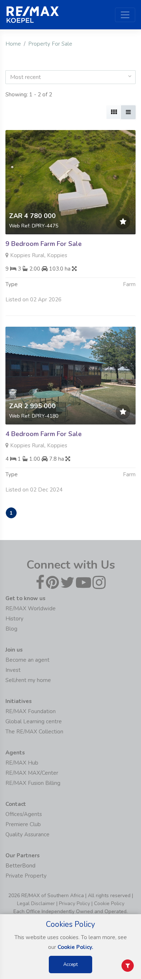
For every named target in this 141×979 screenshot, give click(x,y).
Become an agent (27, 660)
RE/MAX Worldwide (30, 608)
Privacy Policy (74, 903)
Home (13, 43)
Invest (13, 670)
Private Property (26, 875)
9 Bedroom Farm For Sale (43, 243)
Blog (11, 628)
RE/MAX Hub (21, 762)
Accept (70, 964)
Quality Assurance (27, 834)
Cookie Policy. (75, 947)
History (14, 618)
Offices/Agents (23, 814)
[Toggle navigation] (125, 15)
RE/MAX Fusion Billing (32, 783)
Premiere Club (23, 824)
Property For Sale (50, 43)
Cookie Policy (109, 903)
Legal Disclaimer (36, 903)
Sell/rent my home (28, 680)
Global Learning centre (33, 721)
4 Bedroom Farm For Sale (43, 434)
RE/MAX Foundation (30, 711)
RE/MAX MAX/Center (31, 773)
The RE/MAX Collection (34, 731)
